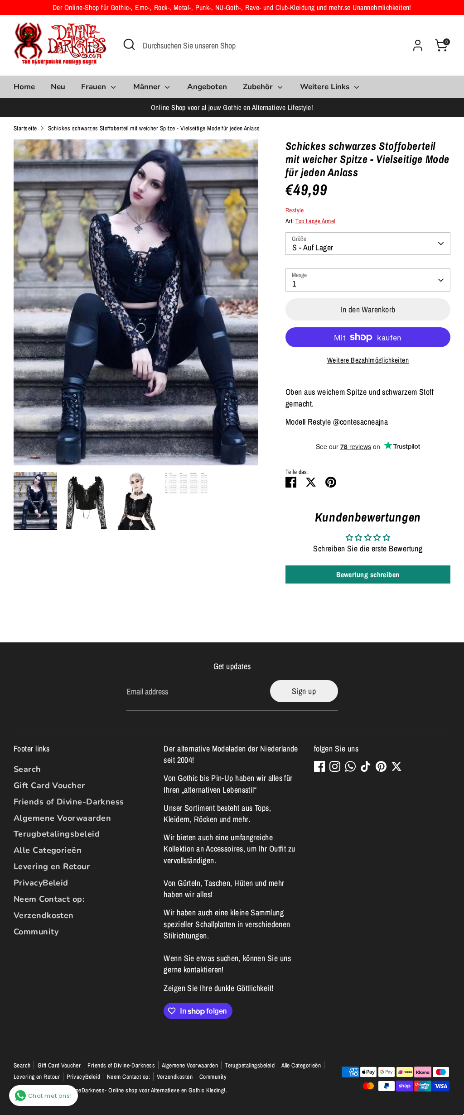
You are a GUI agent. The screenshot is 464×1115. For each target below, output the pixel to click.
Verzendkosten (44, 915)
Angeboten (207, 86)
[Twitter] (396, 766)
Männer (148, 86)
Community (36, 931)
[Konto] (418, 45)
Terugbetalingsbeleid (57, 833)
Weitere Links (326, 86)
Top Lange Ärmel (315, 221)
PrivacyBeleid (41, 882)
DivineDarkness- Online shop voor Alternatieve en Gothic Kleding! (146, 1090)
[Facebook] (319, 766)
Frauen (94, 86)
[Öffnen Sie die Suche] (129, 44)
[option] (136, 305)
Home (24, 86)
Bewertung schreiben (368, 574)
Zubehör (259, 86)
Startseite (25, 128)
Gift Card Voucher (49, 785)
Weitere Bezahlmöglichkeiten (368, 360)
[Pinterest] (381, 766)
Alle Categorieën (48, 850)
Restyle (294, 210)
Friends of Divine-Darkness (69, 801)
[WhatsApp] (350, 766)
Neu (58, 86)
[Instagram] (334, 766)
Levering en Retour (52, 866)
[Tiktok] (365, 766)
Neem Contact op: (49, 899)
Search (27, 769)
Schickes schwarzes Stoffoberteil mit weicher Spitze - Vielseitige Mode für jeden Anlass (154, 128)
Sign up (304, 691)
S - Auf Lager (313, 247)
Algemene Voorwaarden (62, 818)
